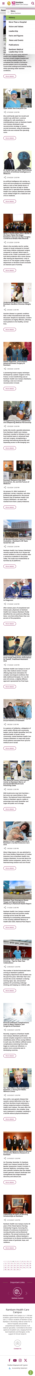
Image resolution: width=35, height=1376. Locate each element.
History (12, 17)
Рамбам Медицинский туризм (17, 1365)
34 (18, 1267)
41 (11, 1269)
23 (11, 1265)
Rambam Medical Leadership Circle (16, 50)
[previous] (9, 1293)
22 (8, 1265)
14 (11, 1263)
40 (8, 1269)
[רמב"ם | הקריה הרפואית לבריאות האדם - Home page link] (20, 3)
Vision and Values (16, 26)
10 (27, 1261)
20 (30, 1263)
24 (14, 1265)
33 (14, 1267)
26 (21, 1265)
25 (18, 1265)
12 (5, 1263)
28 (27, 1265)
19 (27, 1263)
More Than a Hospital (18, 22)
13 (8, 1263)
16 (18, 1263)
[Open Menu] (3, 3)
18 (24, 1263)
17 (21, 1263)
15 (14, 1263)
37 (27, 1267)
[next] (25, 1293)
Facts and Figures (16, 36)
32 (11, 1267)
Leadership (13, 31)
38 (30, 1267)
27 (24, 1265)
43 (18, 1269)
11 (30, 1261)
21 (5, 1265)
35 (21, 1267)
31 (8, 1267)
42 (14, 1269)
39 (5, 1269)
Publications (14, 45)
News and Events (16, 40)
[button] (20, 12)
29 (30, 1265)
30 (5, 1267)
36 (24, 1267)
